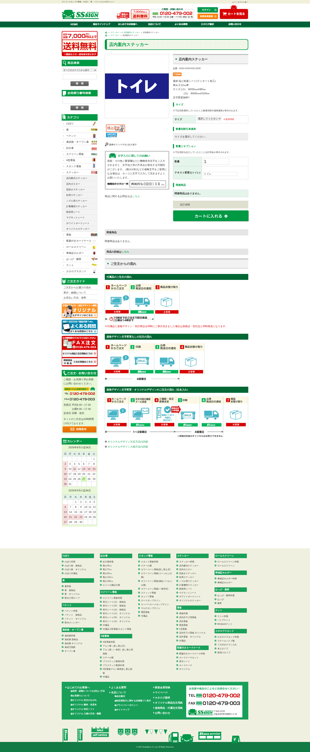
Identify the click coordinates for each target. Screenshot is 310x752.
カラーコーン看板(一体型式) (154, 589)
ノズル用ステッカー (76, 201)
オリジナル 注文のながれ (84, 700)
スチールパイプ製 (226, 641)
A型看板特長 (109, 642)
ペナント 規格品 (73, 615)
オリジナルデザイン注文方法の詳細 (128, 441)
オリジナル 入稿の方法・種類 (86, 713)
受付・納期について (75, 292)
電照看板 (145, 612)
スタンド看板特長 (149, 561)
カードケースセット (189, 657)
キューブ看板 (147, 596)
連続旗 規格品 (71, 639)
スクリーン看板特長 (112, 598)
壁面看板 (183, 625)
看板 (68, 234)
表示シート (184, 661)
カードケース (185, 665)
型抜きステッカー (75, 189)
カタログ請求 (162, 697)
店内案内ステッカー (132, 32)
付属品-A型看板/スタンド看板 (117, 629)
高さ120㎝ (108, 577)
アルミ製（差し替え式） (114, 646)
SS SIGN (81, 14)
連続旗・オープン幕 (77, 141)
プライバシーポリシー (127, 705)
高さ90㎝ (107, 573)
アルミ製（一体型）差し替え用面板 (118, 651)
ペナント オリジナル (75, 619)
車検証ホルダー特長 (227, 578)
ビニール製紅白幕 (111, 585)
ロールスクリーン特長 (228, 561)
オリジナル (184, 669)
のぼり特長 (70, 561)
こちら (136, 196)
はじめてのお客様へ (78, 687)
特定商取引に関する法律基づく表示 (133, 700)
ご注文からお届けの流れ (77, 287)
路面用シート (73, 212)
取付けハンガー (72, 622)
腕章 (219, 603)
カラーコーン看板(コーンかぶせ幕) (156, 575)
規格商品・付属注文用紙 (169, 707)
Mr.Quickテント (224, 624)
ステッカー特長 (186, 561)
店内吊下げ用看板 (187, 617)
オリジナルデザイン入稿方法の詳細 (128, 446)
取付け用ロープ (72, 598)
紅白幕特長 (108, 561)
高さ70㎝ (107, 569)
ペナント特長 (71, 611)
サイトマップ (122, 709)
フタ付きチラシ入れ (227, 644)
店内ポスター (73, 184)
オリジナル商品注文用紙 (169, 702)
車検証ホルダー (75, 253)
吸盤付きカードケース (78, 240)
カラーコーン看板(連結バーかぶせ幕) (156, 583)
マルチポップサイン (150, 608)
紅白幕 (70, 147)
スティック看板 (148, 593)
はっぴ (220, 599)
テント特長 (222, 616)
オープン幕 (70, 651)
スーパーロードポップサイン (155, 604)
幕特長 (68, 586)
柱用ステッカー (74, 195)
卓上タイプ (222, 648)
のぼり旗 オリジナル (75, 569)
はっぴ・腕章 (73, 259)
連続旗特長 (70, 635)
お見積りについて (81, 695)
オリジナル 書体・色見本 (84, 704)
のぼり (70, 123)
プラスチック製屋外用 (113, 665)
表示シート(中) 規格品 (114, 605)
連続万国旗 (70, 647)
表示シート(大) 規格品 (114, 609)
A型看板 (70, 160)
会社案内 (120, 696)
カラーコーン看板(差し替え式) (155, 569)
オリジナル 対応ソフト (83, 709)
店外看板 (183, 621)
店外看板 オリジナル (190, 636)
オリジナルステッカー (78, 229)
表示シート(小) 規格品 (114, 602)
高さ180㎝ (108, 581)
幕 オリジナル (72, 594)
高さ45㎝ (107, 565)
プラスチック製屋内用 (113, 661)
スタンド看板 (73, 166)
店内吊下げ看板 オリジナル (192, 633)
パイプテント (223, 620)
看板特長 (183, 613)
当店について (118, 692)
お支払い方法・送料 (75, 297)
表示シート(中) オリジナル (116, 617)
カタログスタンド (76, 271)
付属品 (106, 625)
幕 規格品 (70, 590)
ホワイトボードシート (78, 223)
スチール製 (108, 657)
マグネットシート (75, 217)
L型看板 (183, 629)
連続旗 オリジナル (73, 643)
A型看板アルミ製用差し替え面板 (117, 671)
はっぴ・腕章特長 (226, 595)
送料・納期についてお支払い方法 (88, 691)
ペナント (71, 135)
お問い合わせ (162, 712)
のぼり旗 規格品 (73, 565)
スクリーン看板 (75, 154)
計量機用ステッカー (76, 206)
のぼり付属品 (71, 573)
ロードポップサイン (150, 600)
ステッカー (115, 32)
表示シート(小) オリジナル (116, 613)
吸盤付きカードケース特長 (192, 653)
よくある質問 (118, 687)
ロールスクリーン (76, 246)
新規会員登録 (162, 687)
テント (70, 265)
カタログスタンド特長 (228, 637)
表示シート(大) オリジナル (116, 621)
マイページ (161, 692)
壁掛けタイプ (223, 652)
